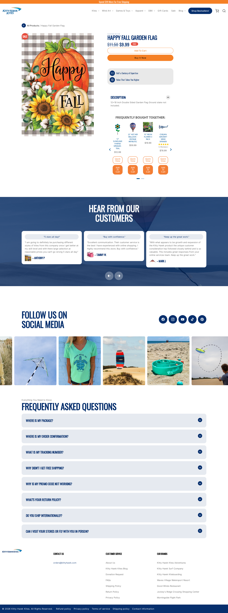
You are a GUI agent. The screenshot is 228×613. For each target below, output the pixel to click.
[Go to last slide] (110, 149)
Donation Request (115, 574)
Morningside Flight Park (169, 598)
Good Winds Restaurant (169, 586)
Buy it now (140, 58)
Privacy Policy (113, 598)
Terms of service (101, 609)
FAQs (108, 580)
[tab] (138, 178)
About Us (110, 563)
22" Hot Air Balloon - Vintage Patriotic (133, 138)
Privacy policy (81, 609)
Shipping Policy (113, 586)
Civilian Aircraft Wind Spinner (163, 138)
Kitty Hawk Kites (20, 608)
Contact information (143, 609)
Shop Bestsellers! (200, 10)
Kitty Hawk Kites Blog (117, 568)
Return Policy (112, 592)
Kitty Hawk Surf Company (170, 568)
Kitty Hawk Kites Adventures (171, 563)
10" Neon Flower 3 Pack (148, 136)
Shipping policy (121, 609)
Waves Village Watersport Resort (173, 580)
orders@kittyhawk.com (64, 562)
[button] (95, 11)
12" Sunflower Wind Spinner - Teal (117, 144)
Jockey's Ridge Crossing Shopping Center (178, 592)
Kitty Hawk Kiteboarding (169, 574)
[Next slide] (170, 149)
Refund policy (63, 609)
